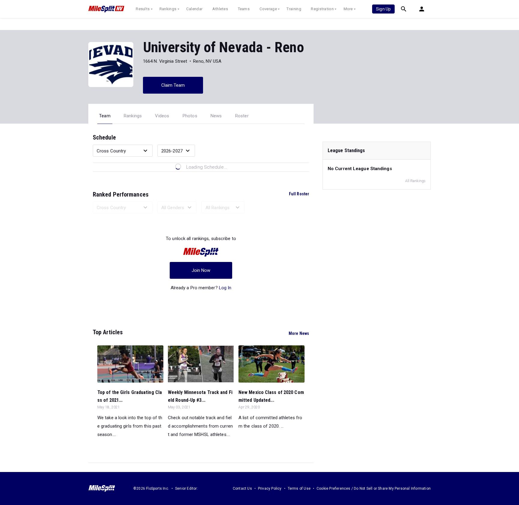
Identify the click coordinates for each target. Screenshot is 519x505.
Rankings (167, 9)
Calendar (194, 9)
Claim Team (173, 85)
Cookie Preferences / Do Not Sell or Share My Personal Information (374, 488)
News (216, 116)
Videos (162, 116)
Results (143, 9)
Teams (244, 9)
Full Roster (299, 193)
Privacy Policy (270, 488)
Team (105, 116)
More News (299, 333)
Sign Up (383, 9)
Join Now (201, 270)
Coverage (268, 9)
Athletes (220, 9)
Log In (225, 287)
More (348, 9)
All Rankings (415, 181)
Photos (190, 116)
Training (294, 9)
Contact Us (242, 488)
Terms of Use (299, 488)
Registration (322, 9)
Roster (242, 116)
